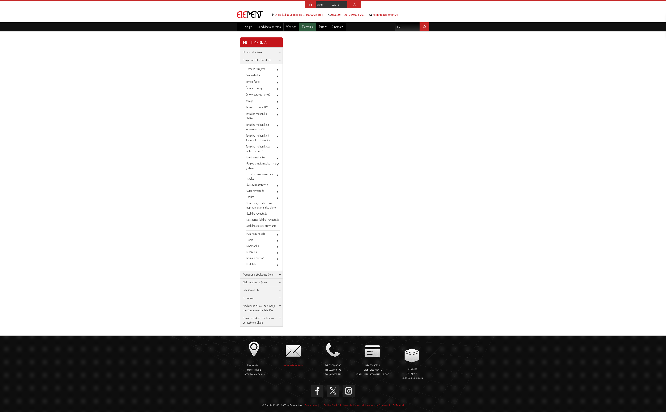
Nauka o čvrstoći (255, 258)
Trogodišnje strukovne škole (258, 274)
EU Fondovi (398, 405)
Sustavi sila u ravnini (257, 184)
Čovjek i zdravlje (254, 88)
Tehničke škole (251, 290)
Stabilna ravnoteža (256, 213)
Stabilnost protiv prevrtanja (261, 225)
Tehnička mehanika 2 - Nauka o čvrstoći (258, 127)
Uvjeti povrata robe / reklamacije (376, 405)
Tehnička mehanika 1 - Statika (258, 116)
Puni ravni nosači (255, 233)
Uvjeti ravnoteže (255, 190)
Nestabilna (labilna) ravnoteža (262, 219)
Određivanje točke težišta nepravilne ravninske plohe (261, 205)
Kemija (249, 101)
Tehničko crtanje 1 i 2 (257, 107)
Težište (250, 196)
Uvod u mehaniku (256, 157)
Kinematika (252, 246)
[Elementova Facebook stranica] (317, 391)
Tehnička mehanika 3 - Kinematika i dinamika (258, 138)
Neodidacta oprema (269, 27)
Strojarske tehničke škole (257, 60)
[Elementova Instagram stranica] (349, 391)
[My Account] (354, 4)
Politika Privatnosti (332, 405)
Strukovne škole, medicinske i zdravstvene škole (259, 320)
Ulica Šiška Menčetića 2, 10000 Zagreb (299, 14)
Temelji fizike (253, 81)
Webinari (291, 27)
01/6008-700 (339, 14)
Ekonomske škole (253, 52)
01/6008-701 (357, 14)
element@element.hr (385, 14)
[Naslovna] (239, 27)
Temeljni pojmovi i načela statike (260, 176)
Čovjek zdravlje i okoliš (258, 94)
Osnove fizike (253, 75)
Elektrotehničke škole (255, 282)
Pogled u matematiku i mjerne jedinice (263, 166)
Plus (321, 27)
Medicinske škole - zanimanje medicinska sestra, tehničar (259, 308)
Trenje (249, 239)
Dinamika (251, 252)
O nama (336, 27)
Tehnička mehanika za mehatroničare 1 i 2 (258, 149)
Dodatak (251, 264)
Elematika (308, 27)
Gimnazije (248, 298)
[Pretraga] (424, 26)
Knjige (248, 27)
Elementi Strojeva (255, 69)
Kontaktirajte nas (351, 405)
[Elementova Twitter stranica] (333, 391)
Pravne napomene (313, 405)
